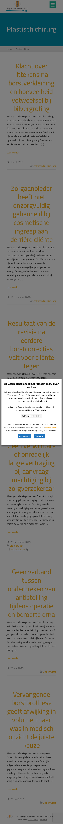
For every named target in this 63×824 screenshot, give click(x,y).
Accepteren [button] (24, 436)
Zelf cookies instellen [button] (31, 416)
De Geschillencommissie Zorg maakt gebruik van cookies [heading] (31, 385)
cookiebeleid (51, 427)
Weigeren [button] (39, 436)
